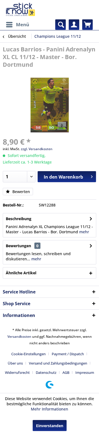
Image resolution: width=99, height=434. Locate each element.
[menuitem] (17, 24)
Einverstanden (49, 425)
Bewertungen (18, 245)
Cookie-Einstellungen (28, 353)
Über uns (15, 363)
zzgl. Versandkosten (37, 149)
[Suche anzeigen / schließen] (60, 24)
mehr (84, 231)
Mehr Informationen (49, 409)
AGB (65, 372)
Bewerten (20, 191)
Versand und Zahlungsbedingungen (58, 363)
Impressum (84, 372)
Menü (22, 24)
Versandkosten (19, 336)
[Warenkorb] (87, 24)
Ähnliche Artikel (21, 272)
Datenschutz (46, 372)
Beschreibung (18, 218)
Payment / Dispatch (68, 353)
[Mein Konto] (73, 24)
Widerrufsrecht (17, 372)
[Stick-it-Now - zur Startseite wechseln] (20, 9)
